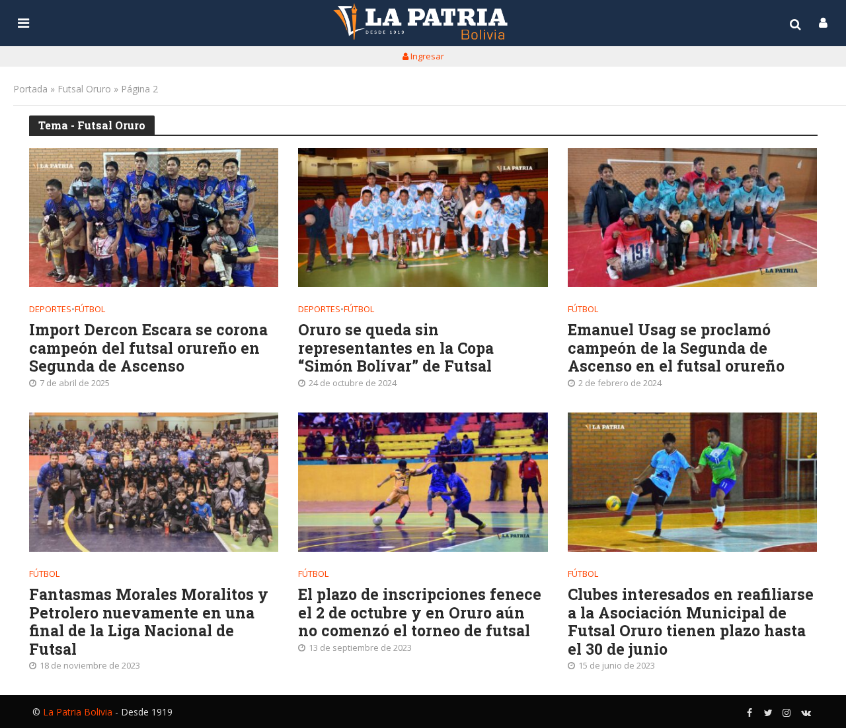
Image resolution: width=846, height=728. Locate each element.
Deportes (50, 309)
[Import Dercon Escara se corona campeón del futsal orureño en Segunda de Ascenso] (154, 218)
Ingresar (426, 56)
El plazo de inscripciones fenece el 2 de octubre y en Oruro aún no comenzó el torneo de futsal (419, 612)
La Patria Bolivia (77, 712)
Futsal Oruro (84, 89)
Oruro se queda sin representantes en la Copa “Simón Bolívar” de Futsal (396, 348)
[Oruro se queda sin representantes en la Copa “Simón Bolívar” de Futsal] (423, 218)
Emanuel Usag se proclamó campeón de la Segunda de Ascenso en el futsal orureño (676, 348)
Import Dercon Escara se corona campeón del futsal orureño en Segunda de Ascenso (148, 348)
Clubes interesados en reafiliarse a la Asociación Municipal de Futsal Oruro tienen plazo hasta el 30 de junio (691, 621)
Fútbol (90, 309)
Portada (30, 89)
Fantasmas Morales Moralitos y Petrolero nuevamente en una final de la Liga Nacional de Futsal (148, 621)
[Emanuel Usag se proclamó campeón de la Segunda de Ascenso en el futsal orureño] (693, 218)
